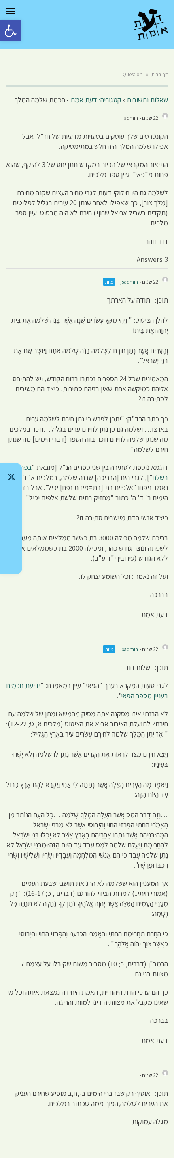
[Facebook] (11, 539)
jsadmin (129, 281)
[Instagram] (11, 518)
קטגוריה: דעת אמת (95, 99)
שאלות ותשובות (147, 99)
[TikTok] (11, 497)
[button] (10, 30)
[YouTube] (11, 560)
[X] (11, 476)
